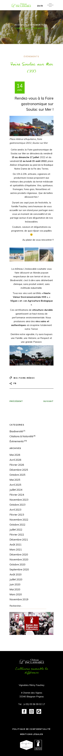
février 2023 (17, 514)
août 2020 (16, 574)
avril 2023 (15, 509)
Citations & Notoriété (21, 436)
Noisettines (41, 189)
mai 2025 (15, 479)
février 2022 (17, 534)
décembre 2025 (19, 469)
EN (38, 6)
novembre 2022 (19, 519)
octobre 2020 (17, 564)
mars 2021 (16, 549)
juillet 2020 (16, 579)
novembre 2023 (19, 499)
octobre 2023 (17, 504)
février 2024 (17, 494)
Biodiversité (16, 431)
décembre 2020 (19, 554)
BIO (16, 378)
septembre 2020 (19, 569)
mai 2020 (15, 589)
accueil (19, 25)
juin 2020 (15, 584)
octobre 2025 (17, 474)
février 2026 (17, 464)
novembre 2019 (19, 599)
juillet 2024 (16, 489)
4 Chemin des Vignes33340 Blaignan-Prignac (31, 694)
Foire (22, 378)
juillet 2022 (16, 529)
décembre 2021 (19, 539)
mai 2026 (15, 454)
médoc (31, 378)
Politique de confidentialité (31, 729)
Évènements (36, 25)
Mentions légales (31, 734)
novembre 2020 (19, 559)
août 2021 (16, 544)
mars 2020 (16, 594)
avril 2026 (15, 459)
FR (41, 6)
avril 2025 (15, 484)
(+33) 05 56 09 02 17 (34, 704)
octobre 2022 (17, 524)
